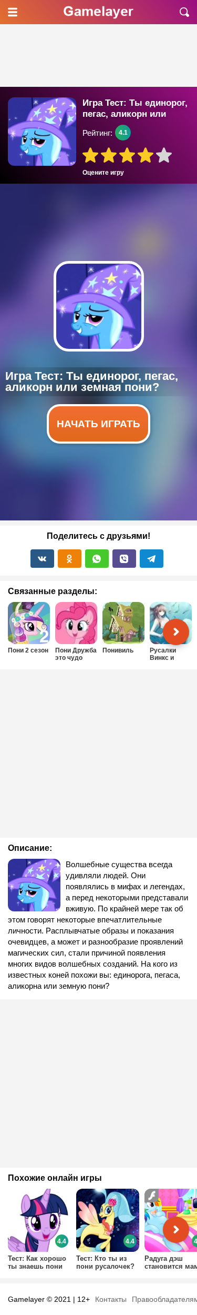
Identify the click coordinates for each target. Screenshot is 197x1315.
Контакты (111, 1299)
